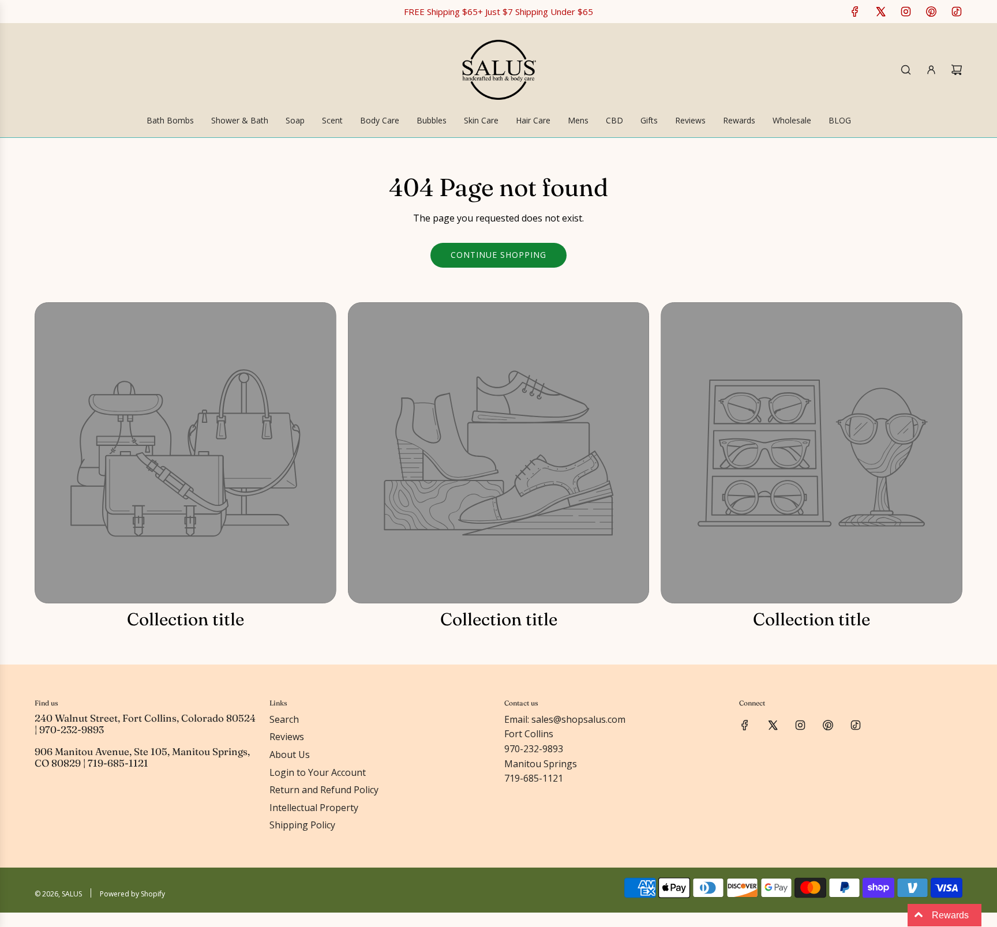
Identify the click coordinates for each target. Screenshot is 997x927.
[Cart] (956, 69)
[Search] (906, 69)
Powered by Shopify (132, 894)
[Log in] (931, 69)
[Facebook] (855, 11)
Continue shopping (498, 254)
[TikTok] (956, 11)
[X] (880, 11)
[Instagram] (906, 11)
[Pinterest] (931, 11)
